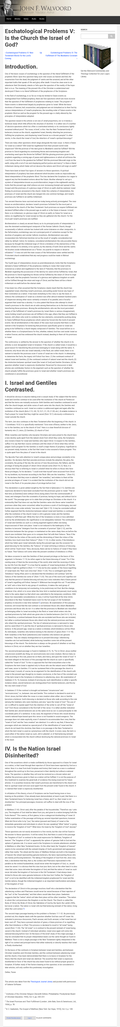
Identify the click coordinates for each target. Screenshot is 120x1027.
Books (41, 19)
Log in (30, 1018)
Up (41, 53)
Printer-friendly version (14, 1018)
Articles (17, 19)
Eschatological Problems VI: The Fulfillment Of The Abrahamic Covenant (61, 56)
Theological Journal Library (42, 982)
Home (9, 19)
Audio (34, 19)
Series (26, 19)
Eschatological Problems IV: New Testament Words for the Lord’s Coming (19, 56)
